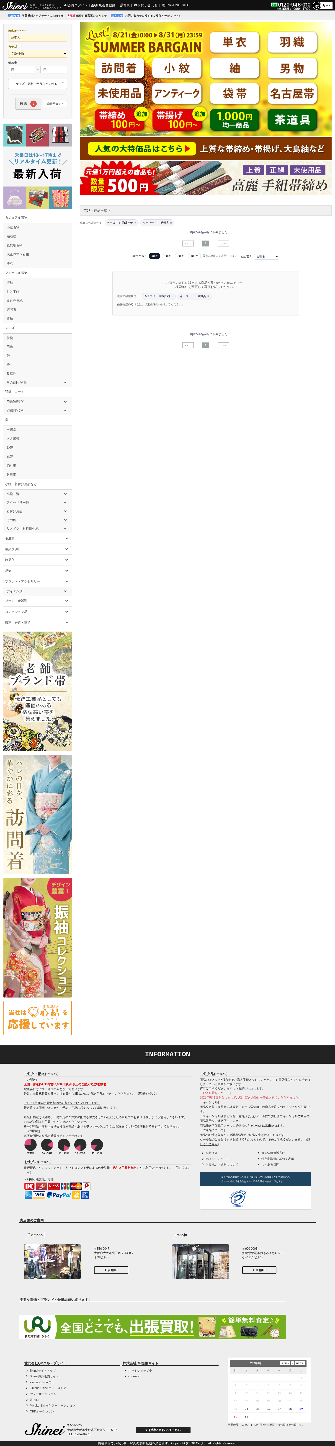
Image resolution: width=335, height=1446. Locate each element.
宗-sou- (34, 1400)
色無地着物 (15, 245)
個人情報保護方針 (273, 1153)
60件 (168, 256)
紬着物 (11, 236)
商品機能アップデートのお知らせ (43, 15)
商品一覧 (100, 210)
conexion (134, 1376)
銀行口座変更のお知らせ (91, 15)
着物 (10, 338)
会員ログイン (78, 5)
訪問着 (11, 309)
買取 (126, 5)
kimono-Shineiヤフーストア (48, 1388)
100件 (194, 256)
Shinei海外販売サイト (44, 1376)
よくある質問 (270, 1164)
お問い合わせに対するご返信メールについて (153, 15)
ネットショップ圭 (140, 1370)
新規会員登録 (105, 5)
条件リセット (55, 103)
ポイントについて (217, 1159)
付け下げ (13, 291)
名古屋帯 (13, 439)
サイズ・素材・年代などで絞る (36, 84)
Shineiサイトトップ (43, 1370)
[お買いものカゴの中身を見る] (322, 9)
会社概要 (212, 1153)
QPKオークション (42, 1411)
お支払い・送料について (222, 1164)
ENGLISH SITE (177, 5)
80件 (181, 256)
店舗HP (113, 1270)
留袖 (10, 318)
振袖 (10, 283)
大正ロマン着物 (18, 254)
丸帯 (10, 456)
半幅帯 (11, 430)
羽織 (10, 347)
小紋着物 (13, 227)
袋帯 (10, 447)
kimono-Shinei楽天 (42, 1382)
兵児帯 (11, 474)
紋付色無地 (15, 300)
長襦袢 (11, 374)
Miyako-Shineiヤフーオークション (52, 1405)
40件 (155, 256)
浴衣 (10, 263)
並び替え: (247, 256)
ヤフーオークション (43, 1394)
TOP (87, 210)
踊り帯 (11, 465)
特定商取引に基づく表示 (277, 1159)
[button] (266, 1199)
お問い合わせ (148, 5)
